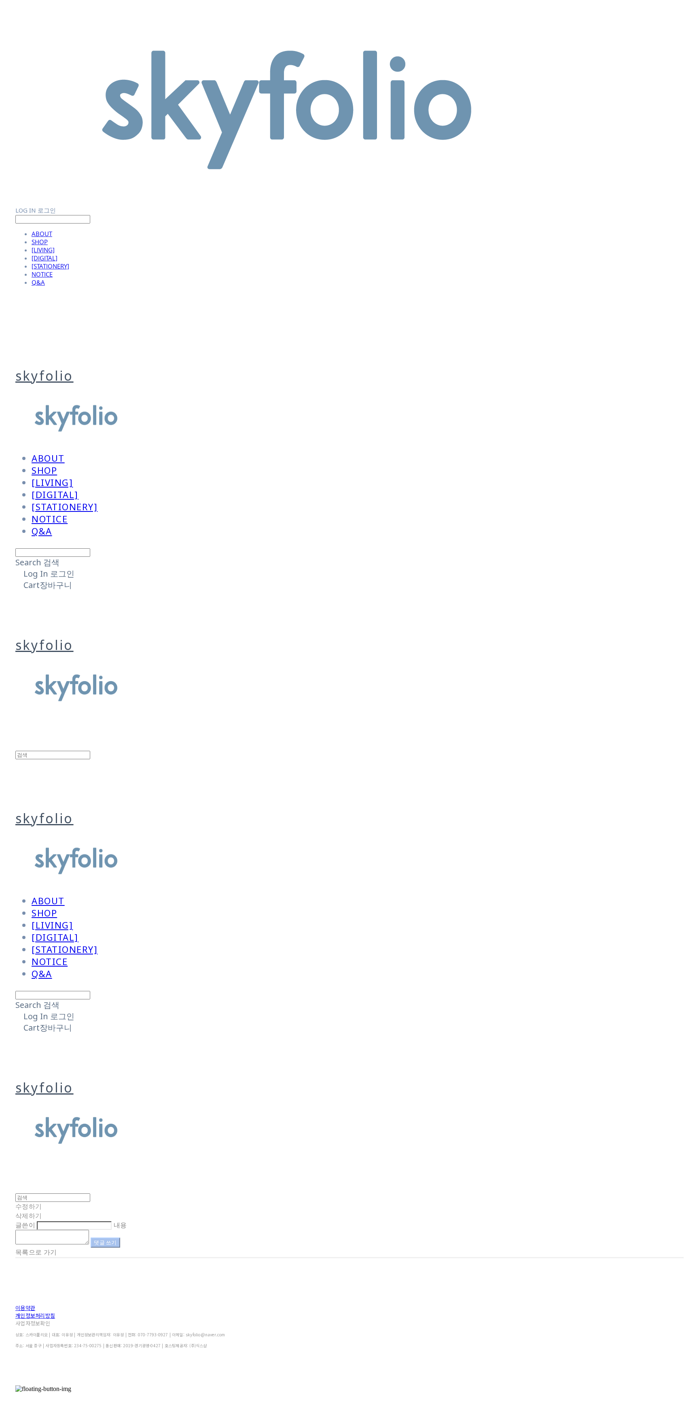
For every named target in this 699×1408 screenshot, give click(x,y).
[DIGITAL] (44, 258)
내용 (120, 1225)
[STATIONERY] (50, 266)
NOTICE (42, 274)
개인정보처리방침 (35, 1315)
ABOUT (42, 234)
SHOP (40, 242)
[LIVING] (43, 250)
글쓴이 (25, 1225)
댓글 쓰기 (105, 1242)
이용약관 (25, 1308)
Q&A (38, 282)
